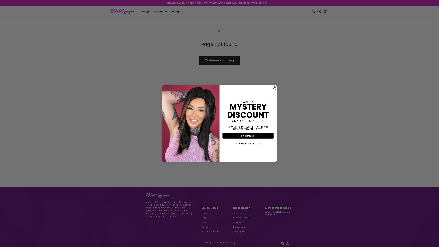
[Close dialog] (274, 88)
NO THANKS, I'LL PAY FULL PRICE (248, 144)
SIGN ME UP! (248, 135)
